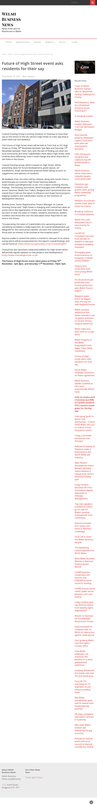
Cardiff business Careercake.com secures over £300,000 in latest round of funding (83, 578)
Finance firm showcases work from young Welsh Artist (83, 270)
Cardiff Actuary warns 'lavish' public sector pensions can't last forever (85, 592)
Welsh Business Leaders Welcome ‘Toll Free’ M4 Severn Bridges (84, 125)
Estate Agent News (33, 777)
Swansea (31, 76)
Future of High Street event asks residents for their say (83, 360)
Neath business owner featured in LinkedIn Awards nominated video (83, 174)
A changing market (84, 116)
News (24, 76)
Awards (37, 42)
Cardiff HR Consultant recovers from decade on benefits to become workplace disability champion (84, 240)
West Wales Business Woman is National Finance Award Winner (85, 562)
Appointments (23, 42)
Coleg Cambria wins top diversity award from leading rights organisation (84, 606)
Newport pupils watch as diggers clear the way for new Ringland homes (85, 300)
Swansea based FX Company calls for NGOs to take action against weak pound (84, 630)
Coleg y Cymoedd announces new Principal (83, 438)
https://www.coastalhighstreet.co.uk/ (20, 255)
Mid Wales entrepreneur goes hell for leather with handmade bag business (84, 703)
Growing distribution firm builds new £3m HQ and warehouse (85, 673)
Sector (62, 42)
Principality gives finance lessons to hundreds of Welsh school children (84, 256)
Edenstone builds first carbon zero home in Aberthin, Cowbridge (83, 527)
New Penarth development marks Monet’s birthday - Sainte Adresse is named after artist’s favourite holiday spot (84, 471)
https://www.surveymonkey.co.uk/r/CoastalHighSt (42, 243)
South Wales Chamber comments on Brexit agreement (85, 372)
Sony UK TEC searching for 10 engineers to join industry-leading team (83, 687)
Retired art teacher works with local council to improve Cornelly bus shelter (84, 742)
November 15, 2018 (12, 76)
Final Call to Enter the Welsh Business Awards (84, 539)
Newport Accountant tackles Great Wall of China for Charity (85, 203)
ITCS (4, 784)
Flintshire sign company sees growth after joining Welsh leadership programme (84, 190)
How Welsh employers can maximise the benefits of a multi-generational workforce (84, 658)
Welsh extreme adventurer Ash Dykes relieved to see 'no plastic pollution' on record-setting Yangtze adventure (85, 316)
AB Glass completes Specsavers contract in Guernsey (84, 717)
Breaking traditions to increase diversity (84, 213)
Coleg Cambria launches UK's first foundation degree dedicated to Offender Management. (84, 491)
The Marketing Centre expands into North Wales (84, 550)
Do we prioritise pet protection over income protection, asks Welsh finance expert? (84, 285)
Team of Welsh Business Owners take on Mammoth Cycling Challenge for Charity (85, 91)
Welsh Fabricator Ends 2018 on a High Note (84, 332)
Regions (49, 42)
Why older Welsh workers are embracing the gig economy (83, 729)
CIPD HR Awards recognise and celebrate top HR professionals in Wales (83, 160)
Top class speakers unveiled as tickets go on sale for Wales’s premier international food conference (84, 511)
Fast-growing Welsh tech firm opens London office (84, 643)
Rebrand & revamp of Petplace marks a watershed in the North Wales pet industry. (85, 452)
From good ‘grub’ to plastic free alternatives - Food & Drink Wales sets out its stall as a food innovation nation (85, 423)
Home (9, 42)
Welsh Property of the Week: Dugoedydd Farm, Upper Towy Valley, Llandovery (84, 345)
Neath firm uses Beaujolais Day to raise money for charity (83, 223)
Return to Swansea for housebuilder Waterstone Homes (84, 618)
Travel (74, 42)
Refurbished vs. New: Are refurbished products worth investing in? (85, 106)
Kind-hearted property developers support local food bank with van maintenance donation (84, 142)
